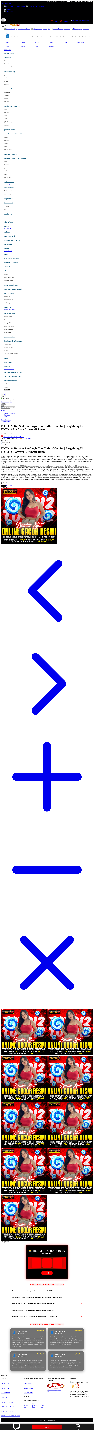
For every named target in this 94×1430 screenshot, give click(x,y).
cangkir (6, 274)
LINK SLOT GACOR (7, 1406)
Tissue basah (7, 344)
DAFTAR (66, 21)
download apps (20, 6)
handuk (7, 366)
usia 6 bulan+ (7, 194)
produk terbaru (10, 53)
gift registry (41, 6)
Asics (7, 46)
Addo (8, 42)
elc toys (6, 387)
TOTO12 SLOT (5, 1388)
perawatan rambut (9, 326)
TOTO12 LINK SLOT (7, 1402)
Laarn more (28, 438)
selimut (7, 232)
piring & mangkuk (9, 277)
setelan (6, 119)
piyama (6, 81)
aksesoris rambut (8, 67)
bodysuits (6, 84)
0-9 (89, 36)
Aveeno (22, 46)
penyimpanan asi (8, 299)
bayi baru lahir (8, 191)
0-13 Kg (6, 206)
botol (6, 254)
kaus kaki (6, 101)
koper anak (8, 199)
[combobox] (9, 400)
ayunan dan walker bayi (13, 372)
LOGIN (56, 21)
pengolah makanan (11, 285)
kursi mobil (8, 203)
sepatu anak (7, 95)
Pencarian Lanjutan (6, 402)
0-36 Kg (6, 209)
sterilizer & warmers (11, 258)
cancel (3, 403)
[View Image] (24, 1055)
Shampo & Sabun (9, 323)
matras (6, 248)
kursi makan (8, 307)
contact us (86, 29)
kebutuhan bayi (10, 71)
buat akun (7, 415)
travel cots (8, 218)
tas (5, 60)
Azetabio (51, 46)
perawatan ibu (9, 337)
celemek (7, 267)
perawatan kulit (8, 316)
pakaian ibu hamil (10, 154)
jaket (5, 146)
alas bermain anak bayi (12, 376)
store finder (67, 29)
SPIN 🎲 (47, 1273)
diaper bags (8, 222)
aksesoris (6, 125)
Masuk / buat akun (9, 413)
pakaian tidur (7, 75)
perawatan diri (8, 332)
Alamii (51, 42)
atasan (6, 109)
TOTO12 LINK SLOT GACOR (10, 1416)
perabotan (8, 244)
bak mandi (8, 362)
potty (6, 358)
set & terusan (7, 78)
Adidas (22, 42)
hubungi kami (28, 1384)
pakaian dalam (8, 149)
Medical (6, 350)
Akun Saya (4, 393)
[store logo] (15, 26)
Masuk (3, 394)
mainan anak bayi (10, 381)
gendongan (8, 214)
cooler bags (7, 303)
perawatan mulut (8, 329)
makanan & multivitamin (13, 289)
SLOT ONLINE (5, 1397)
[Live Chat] (16, 1427)
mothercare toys (8, 384)
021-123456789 (28, 1393)
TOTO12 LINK (5, 1384)
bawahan (6, 112)
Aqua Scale (80, 42)
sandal (6, 98)
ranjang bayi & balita (12, 240)
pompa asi (7, 296)
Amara (65, 42)
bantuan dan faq (28, 1388)
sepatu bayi (7, 92)
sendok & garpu (8, 280)
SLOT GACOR (5, 1393)
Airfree (37, 42)
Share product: (5, 487)
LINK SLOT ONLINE (7, 1411)
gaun (5, 115)
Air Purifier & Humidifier (11, 353)
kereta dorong (9, 188)
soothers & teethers (11, 262)
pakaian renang (10, 130)
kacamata (6, 64)
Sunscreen (7, 320)
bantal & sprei (9, 236)
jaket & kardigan (8, 122)
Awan (36, 46)
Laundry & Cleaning (9, 347)
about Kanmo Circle (24, 29)
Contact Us (85, 20)
